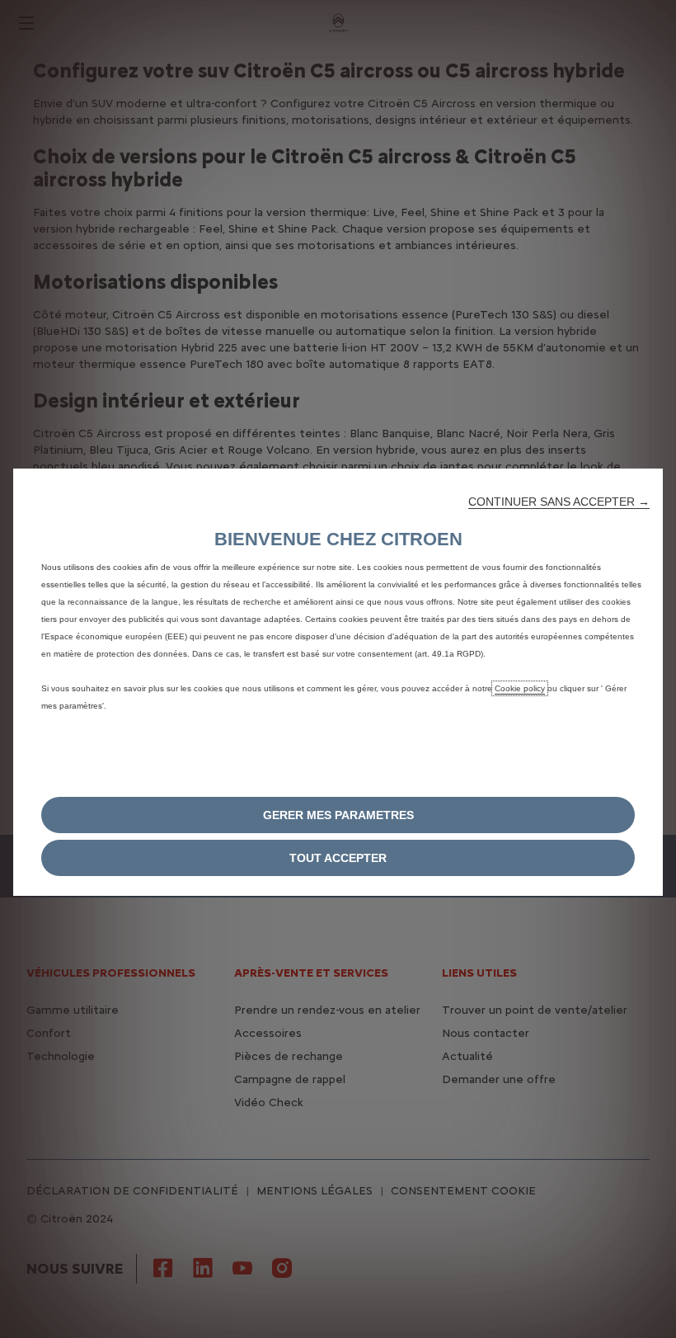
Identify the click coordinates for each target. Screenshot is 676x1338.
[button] (559, 501)
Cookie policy (520, 688)
